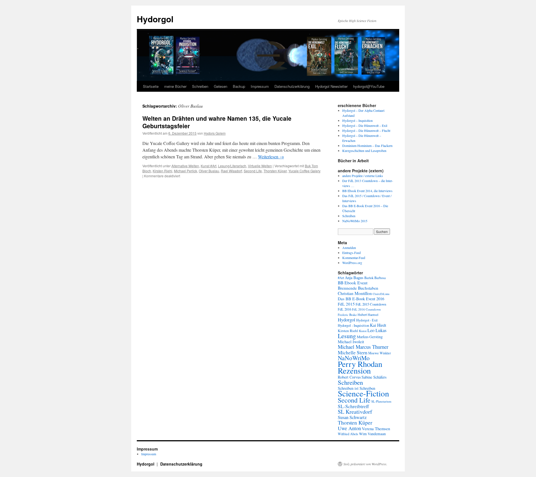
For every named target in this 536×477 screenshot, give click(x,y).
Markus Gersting (370, 336)
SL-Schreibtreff (353, 406)
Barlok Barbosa (375, 277)
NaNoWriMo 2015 (354, 221)
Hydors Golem (215, 133)
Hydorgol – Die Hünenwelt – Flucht (366, 130)
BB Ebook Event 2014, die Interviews (367, 190)
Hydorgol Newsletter (331, 86)
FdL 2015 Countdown (371, 304)
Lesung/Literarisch (232, 165)
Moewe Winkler (379, 353)
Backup (239, 86)
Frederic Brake (347, 315)
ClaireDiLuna (381, 294)
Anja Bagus (354, 277)
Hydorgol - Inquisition (353, 325)
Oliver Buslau (209, 170)
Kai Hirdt (378, 325)
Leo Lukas (376, 330)
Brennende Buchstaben (358, 288)
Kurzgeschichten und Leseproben (364, 150)
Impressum (260, 86)
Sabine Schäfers (374, 377)
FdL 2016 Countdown (366, 309)
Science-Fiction (363, 393)
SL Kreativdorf (355, 411)
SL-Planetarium (381, 401)
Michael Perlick (185, 170)
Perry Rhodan (360, 364)
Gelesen (220, 86)
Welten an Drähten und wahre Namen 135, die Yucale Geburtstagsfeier (216, 122)
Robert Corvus (349, 377)
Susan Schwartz (352, 417)
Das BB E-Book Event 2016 (361, 298)
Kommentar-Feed (353, 257)
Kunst (363, 331)
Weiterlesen (271, 156)
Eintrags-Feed (351, 252)
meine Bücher (175, 86)
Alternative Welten (185, 165)
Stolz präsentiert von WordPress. (365, 464)
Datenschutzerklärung (292, 86)
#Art (341, 277)
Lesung (347, 336)
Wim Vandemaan (372, 433)
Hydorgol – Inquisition (357, 120)
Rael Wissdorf (231, 170)
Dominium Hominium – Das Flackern (367, 145)
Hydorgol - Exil (366, 320)
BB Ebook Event (352, 282)
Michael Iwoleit (351, 341)
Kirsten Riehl (162, 170)
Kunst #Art (208, 165)
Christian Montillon (355, 293)
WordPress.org (352, 262)
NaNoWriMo (354, 358)
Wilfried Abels (348, 434)
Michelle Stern (352, 352)
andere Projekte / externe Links (362, 175)
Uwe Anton (349, 428)
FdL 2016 (344, 309)
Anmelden (349, 247)
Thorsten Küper (275, 170)
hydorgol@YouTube (368, 86)
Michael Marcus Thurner (363, 346)
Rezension (354, 370)
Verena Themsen (376, 428)
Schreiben (200, 86)
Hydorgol (155, 19)
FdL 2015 (346, 304)
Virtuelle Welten (260, 165)
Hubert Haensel (368, 315)
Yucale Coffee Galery (304, 170)
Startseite (151, 86)
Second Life (253, 170)
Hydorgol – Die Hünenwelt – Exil (364, 125)
